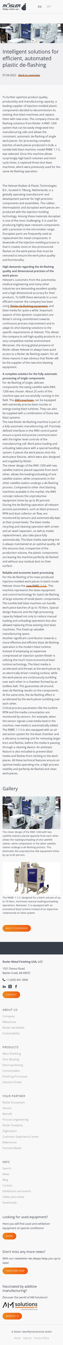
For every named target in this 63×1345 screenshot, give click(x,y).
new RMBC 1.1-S (36, 586)
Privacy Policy (41, 1338)
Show (9, 1236)
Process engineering (15, 1119)
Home (17, 1338)
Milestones (9, 1022)
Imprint (27, 1338)
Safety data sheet (13, 1197)
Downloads (10, 1202)
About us (10, 1010)
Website (11, 1316)
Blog (5, 1180)
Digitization (10, 1131)
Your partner (14, 1096)
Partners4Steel (12, 1148)
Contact (11, 994)
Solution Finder (12, 1082)
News (6, 1174)
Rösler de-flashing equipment (29, 306)
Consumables (11, 1071)
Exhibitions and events (17, 1191)
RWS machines (24, 400)
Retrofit (7, 1114)
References (10, 1142)
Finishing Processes (15, 1076)
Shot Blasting (11, 1059)
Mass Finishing (12, 1053)
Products (11, 1047)
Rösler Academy (13, 1125)
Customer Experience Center (21, 1137)
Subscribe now (15, 1270)
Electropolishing (13, 1065)
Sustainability (11, 1033)
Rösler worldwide (13, 1027)
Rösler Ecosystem (14, 1102)
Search (7, 1168)
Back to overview (29, 75)
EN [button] (39, 7)
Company (9, 1016)
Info (6, 1162)
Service (7, 1108)
